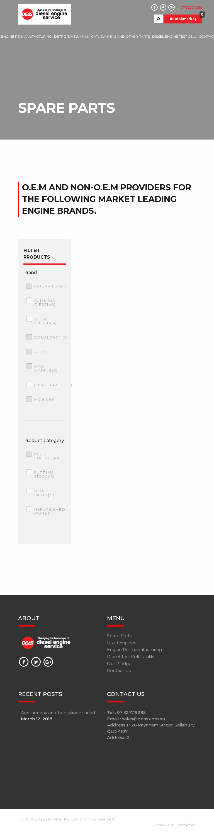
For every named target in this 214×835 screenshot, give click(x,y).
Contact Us (119, 670)
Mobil (44, 399)
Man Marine (45, 368)
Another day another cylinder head (58, 712)
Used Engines (46, 456)
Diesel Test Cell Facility (130, 656)
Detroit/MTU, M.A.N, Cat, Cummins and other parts (102, 36)
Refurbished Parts (49, 511)
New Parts (44, 492)
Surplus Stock (44, 474)
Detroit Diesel (45, 320)
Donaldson (51, 337)
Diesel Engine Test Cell (174, 36)
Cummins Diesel (44, 302)
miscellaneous (54, 384)
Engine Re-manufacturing (26, 36)
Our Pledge (119, 663)
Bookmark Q (187, 18)
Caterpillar (51, 286)
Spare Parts (119, 636)
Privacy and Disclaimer (174, 824)
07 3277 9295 (191, 7)
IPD (41, 351)
